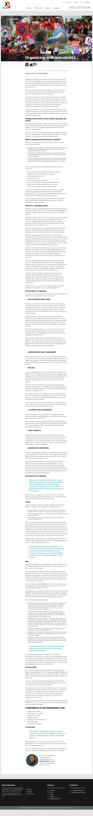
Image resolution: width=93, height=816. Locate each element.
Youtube (52, 794)
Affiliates (77, 2)
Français (60, 70)
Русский (65, 70)
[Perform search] (89, 7)
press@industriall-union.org (78, 792)
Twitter (51, 792)
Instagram (52, 796)
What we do (29, 791)
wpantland (47, 765)
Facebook (52, 790)
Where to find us (30, 793)
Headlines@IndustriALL (55, 798)
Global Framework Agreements (38, 286)
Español (55, 70)
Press (81, 2)
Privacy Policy (70, 807)
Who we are (29, 789)
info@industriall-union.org (78, 790)
